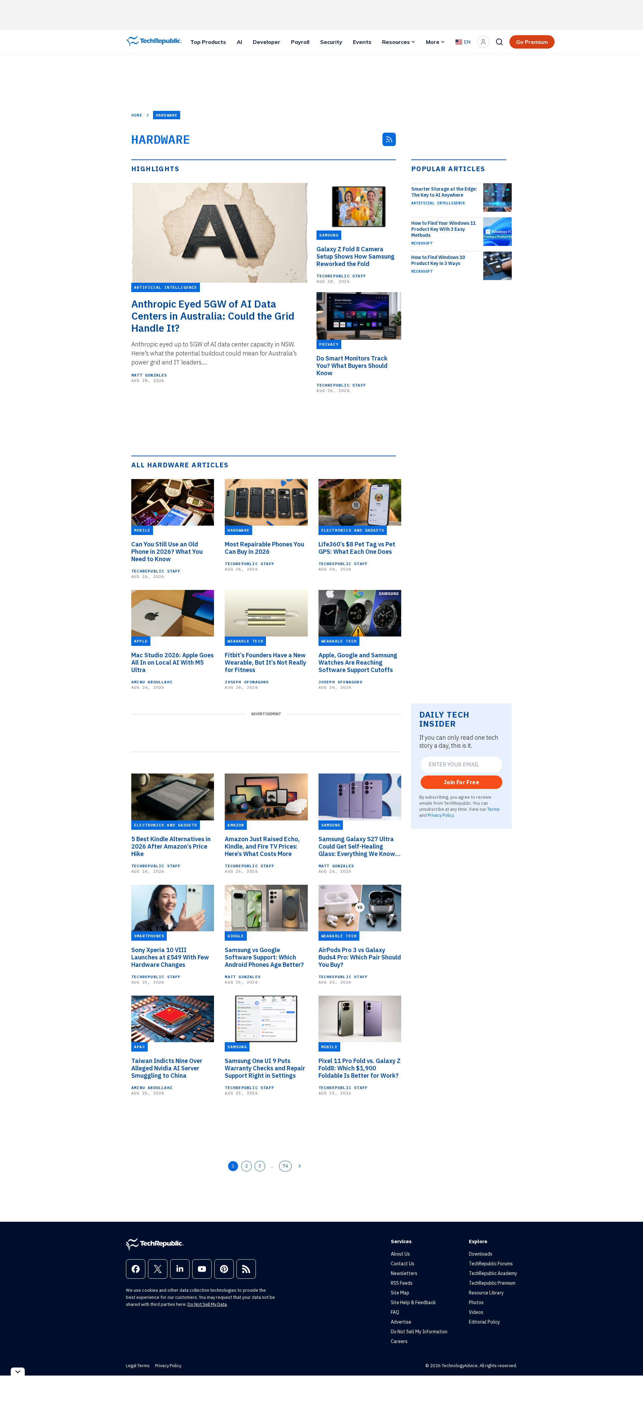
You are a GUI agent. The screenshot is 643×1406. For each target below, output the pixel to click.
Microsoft (421, 243)
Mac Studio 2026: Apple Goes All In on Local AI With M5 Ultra (172, 663)
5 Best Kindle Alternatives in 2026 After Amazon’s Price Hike (171, 846)
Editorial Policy (484, 1322)
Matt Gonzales (149, 375)
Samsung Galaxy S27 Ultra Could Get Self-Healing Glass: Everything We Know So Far (356, 846)
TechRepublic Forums (491, 1264)
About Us (400, 1254)
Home (136, 115)
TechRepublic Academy (493, 1273)
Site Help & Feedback (413, 1302)
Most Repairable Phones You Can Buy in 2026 (264, 548)
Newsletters (404, 1273)
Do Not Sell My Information (419, 1332)
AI (239, 42)
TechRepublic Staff (341, 275)
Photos (476, 1302)
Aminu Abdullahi (151, 681)
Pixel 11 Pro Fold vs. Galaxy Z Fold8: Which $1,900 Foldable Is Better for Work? (359, 1068)
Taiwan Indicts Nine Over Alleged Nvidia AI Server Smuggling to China (166, 1068)
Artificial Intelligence (438, 203)
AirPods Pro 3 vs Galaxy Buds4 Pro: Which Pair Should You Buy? (359, 957)
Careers (399, 1341)
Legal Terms (138, 1365)
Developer (266, 42)
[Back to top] (630, 1386)
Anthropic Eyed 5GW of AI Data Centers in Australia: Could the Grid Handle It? (212, 316)
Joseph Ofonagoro (247, 681)
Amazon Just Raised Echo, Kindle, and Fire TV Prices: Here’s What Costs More (262, 846)
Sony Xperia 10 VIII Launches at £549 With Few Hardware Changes (170, 957)
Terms (493, 809)
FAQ (395, 1312)
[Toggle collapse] (18, 1371)
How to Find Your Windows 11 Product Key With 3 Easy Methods (443, 229)
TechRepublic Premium (492, 1283)
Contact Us (402, 1264)
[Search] (499, 42)
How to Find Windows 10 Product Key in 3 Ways (438, 260)
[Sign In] (483, 42)
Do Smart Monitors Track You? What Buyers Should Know (351, 366)
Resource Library (486, 1293)
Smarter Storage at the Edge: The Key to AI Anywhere (444, 192)
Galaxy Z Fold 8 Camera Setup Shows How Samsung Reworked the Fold (355, 257)
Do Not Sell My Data (207, 1304)
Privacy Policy (440, 815)
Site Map (400, 1293)
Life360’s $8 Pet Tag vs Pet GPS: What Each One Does (356, 548)
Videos (476, 1312)
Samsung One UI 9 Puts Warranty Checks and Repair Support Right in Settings (265, 1068)
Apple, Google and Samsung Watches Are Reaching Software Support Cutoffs (357, 663)
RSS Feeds (402, 1283)
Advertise (401, 1322)
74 (285, 1165)
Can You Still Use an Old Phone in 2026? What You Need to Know (167, 552)
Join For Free (461, 782)
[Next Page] (299, 1166)
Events (362, 42)
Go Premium (532, 42)
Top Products (208, 42)
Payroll (300, 42)
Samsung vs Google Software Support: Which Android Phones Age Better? (264, 957)
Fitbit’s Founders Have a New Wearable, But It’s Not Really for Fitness (265, 663)
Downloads (480, 1254)
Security (331, 42)
